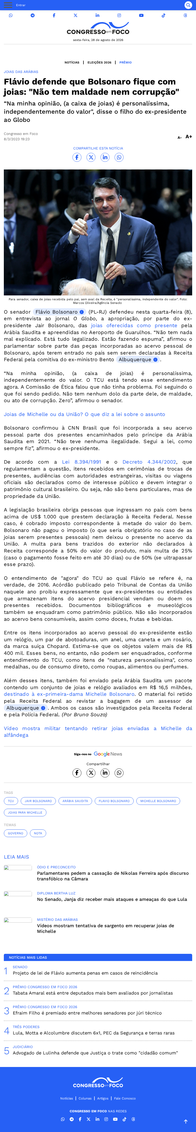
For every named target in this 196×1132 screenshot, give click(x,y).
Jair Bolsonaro (38, 801)
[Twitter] (76, 15)
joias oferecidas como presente (134, 325)
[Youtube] (141, 15)
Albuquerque (135, 359)
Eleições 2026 (99, 62)
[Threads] (185, 15)
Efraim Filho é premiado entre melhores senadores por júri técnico (87, 1013)
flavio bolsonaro (114, 801)
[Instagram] (119, 15)
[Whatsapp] (11, 15)
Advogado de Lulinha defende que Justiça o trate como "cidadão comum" (95, 1052)
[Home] (98, 28)
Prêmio (125, 62)
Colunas (85, 1098)
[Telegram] (33, 15)
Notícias (72, 62)
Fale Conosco (125, 1098)
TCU (11, 801)
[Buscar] (188, 5)
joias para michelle (25, 812)
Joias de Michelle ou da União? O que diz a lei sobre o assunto (84, 414)
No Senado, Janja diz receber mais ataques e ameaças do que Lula (112, 899)
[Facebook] (54, 15)
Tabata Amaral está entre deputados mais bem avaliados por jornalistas (93, 993)
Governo (15, 833)
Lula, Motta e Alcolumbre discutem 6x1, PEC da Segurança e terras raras (94, 1032)
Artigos (102, 1098)
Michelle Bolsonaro (158, 801)
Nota (38, 833)
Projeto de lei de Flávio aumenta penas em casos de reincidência (85, 973)
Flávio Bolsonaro (56, 312)
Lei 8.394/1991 (81, 462)
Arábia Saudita (75, 801)
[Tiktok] (163, 15)
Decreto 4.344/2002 (149, 462)
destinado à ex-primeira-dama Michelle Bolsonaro (69, 694)
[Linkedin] (97, 15)
